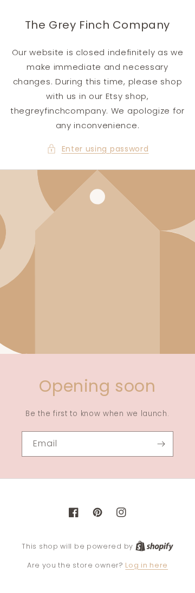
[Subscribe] (161, 444)
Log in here (146, 565)
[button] (98, 149)
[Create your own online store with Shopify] (154, 546)
